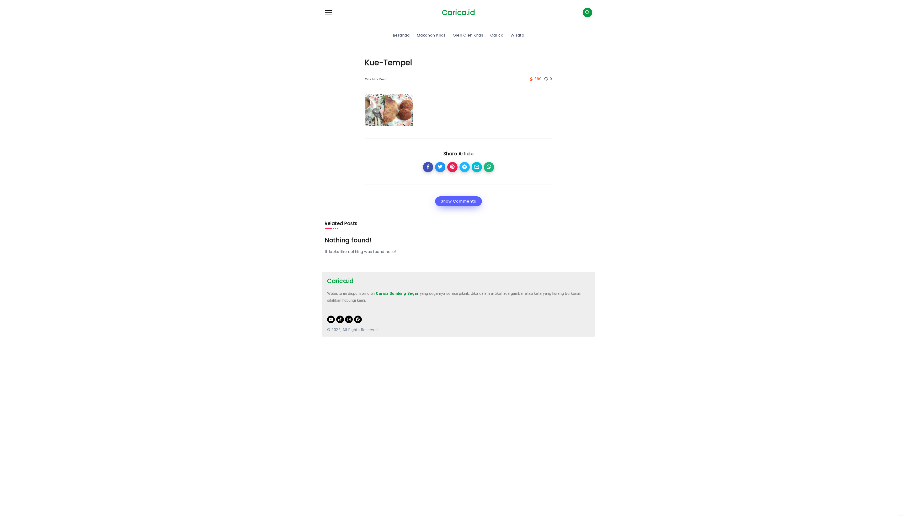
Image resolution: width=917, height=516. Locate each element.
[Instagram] (349, 319)
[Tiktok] (340, 319)
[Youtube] (331, 319)
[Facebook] (358, 319)
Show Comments (458, 201)
